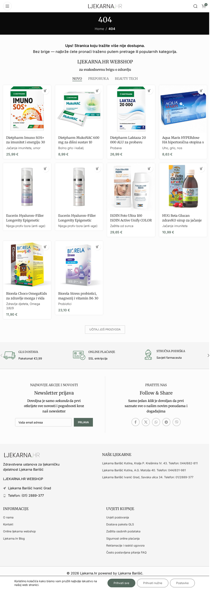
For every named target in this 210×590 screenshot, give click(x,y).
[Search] (195, 6)
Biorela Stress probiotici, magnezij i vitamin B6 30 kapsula (78, 298)
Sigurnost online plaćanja (123, 538)
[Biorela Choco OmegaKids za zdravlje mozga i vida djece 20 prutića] (27, 265)
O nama (8, 517)
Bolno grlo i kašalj (71, 148)
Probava (116, 148)
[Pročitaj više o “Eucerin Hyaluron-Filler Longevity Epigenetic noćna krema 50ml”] (45, 168)
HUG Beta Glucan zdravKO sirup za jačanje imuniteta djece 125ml (182, 220)
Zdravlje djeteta (17, 304)
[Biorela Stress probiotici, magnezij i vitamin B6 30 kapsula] (79, 265)
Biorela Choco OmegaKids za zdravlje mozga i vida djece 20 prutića (26, 298)
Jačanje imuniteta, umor (23, 148)
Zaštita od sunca (121, 226)
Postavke (182, 583)
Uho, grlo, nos (172, 148)
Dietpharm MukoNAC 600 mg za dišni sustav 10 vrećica (78, 142)
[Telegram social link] (166, 422)
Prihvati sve (121, 583)
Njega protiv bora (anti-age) (25, 226)
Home (99, 29)
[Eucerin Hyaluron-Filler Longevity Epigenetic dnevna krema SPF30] (79, 187)
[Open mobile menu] (7, 6)
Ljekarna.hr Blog (14, 538)
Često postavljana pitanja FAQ (126, 552)
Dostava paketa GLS (120, 524)
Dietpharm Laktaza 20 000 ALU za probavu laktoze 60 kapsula (128, 142)
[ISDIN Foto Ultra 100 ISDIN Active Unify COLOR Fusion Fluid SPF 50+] (131, 187)
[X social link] (146, 422)
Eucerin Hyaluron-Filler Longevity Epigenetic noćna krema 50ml (25, 220)
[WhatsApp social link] (156, 422)
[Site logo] (105, 6)
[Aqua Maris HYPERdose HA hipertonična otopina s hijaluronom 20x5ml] (183, 109)
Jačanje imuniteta (174, 226)
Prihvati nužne (152, 583)
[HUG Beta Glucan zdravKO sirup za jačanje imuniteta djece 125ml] (183, 187)
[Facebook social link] (135, 422)
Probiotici (65, 304)
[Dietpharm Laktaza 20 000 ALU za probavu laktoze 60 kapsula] (131, 109)
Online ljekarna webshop (19, 531)
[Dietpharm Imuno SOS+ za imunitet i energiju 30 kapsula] (27, 109)
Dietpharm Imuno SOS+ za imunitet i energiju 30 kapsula (25, 142)
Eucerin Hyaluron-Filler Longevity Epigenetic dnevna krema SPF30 (77, 220)
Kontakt (8, 524)
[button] (45, 90)
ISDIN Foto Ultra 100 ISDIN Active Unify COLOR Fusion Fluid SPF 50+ (131, 220)
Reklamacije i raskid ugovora (125, 545)
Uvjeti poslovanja (117, 517)
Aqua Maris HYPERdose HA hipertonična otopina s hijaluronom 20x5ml (183, 142)
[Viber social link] (176, 422)
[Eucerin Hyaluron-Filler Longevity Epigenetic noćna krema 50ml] (27, 187)
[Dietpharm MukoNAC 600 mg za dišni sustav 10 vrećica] (79, 109)
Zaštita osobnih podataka (123, 531)
